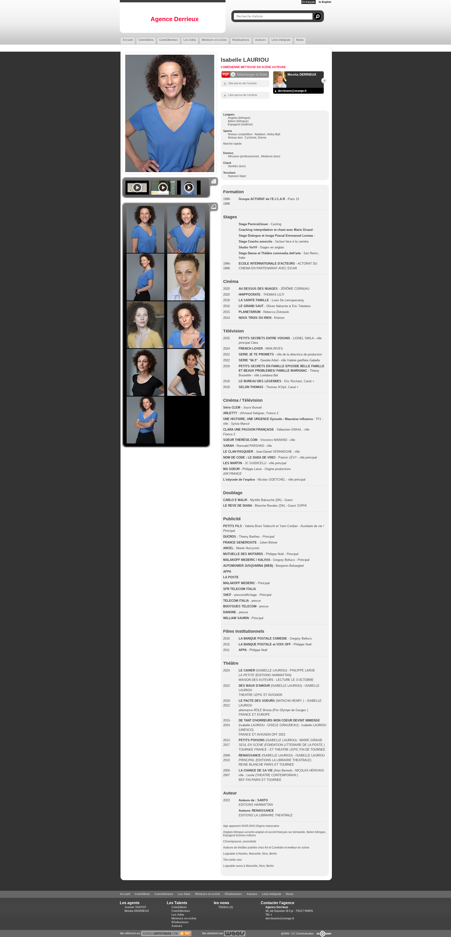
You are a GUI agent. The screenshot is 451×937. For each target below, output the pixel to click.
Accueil (128, 40)
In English (325, 1)
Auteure (279, 67)
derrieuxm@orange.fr (292, 91)
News (300, 40)
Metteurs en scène (214, 40)
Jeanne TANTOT (135, 907)
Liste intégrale (281, 40)
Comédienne (231, 67)
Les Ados (189, 40)
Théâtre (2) (225, 907)
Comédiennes (168, 40)
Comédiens (146, 40)
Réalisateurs (240, 40)
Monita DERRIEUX (136, 911)
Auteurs (260, 40)
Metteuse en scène (256, 67)
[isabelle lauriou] (166, 933)
